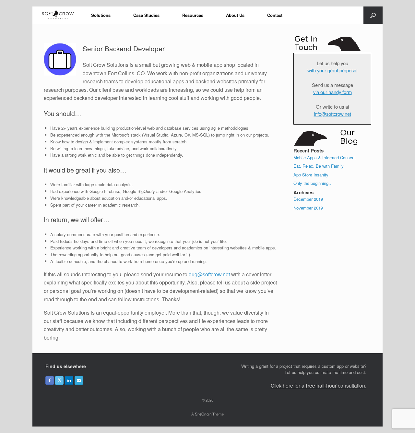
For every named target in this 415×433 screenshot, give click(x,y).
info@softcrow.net (332, 113)
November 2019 (308, 208)
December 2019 (308, 199)
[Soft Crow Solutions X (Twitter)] (59, 380)
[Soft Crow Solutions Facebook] (49, 380)
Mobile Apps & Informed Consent (324, 157)
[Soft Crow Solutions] (58, 15)
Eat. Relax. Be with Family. (319, 166)
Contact (274, 15)
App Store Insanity (310, 175)
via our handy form (332, 92)
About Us (235, 15)
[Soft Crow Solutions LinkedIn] (69, 380)
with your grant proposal (332, 70)
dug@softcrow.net (209, 274)
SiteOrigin (203, 413)
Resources (192, 15)
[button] (373, 15)
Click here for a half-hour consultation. (318, 385)
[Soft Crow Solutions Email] (79, 380)
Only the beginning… (313, 183)
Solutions (101, 15)
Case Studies (146, 15)
